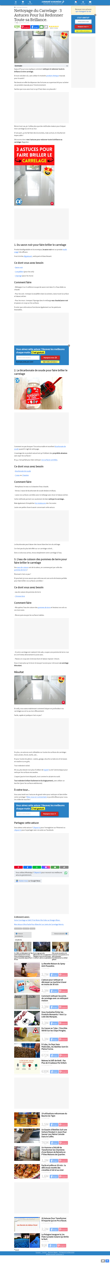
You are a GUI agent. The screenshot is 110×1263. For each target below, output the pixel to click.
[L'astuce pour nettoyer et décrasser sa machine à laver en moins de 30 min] (27, 986)
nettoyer (32, 928)
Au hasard (83, 3)
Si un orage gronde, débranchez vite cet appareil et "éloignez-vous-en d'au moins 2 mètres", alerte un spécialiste (42, 955)
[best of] (22, 2)
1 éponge (18, 276)
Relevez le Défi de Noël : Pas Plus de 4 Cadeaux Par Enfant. (54, 1061)
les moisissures (40, 503)
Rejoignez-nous (49, 357)
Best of (23, 3)
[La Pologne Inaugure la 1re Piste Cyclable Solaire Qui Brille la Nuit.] (27, 1240)
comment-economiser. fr (53, 2)
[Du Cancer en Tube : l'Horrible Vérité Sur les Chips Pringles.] (27, 1034)
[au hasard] (83, 2)
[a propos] (90, 2)
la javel (46, 770)
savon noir (26, 928)
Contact (44, 1252)
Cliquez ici (36, 827)
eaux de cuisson (22, 567)
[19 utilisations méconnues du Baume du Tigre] (27, 1119)
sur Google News (29, 881)
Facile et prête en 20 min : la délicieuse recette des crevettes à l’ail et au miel (53, 1167)
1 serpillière (19, 272)
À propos (90, 3)
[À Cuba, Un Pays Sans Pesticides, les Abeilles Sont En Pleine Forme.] (27, 1050)
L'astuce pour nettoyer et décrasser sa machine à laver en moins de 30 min (53, 982)
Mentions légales (53, 1252)
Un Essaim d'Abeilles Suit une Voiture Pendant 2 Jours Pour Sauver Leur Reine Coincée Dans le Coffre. (54, 1133)
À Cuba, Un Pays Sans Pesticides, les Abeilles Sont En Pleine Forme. (54, 1046)
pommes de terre (20, 570)
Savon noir (19, 267)
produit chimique (52, 76)
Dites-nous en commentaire (37, 797)
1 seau (17, 475)
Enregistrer (27, 27)
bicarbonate (18, 928)
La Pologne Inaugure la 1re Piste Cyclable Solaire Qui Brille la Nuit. (55, 1236)
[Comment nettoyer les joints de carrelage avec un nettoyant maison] (27, 1002)
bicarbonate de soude (23, 471)
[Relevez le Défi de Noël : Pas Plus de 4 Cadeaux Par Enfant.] (27, 1066)
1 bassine (25, 475)
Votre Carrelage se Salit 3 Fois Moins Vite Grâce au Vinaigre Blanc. (37, 920)
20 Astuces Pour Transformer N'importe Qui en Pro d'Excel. (54, 1219)
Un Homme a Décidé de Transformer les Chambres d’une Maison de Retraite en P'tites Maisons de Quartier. (53, 1151)
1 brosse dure (20, 596)
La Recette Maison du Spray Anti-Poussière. (53, 964)
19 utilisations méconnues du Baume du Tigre (54, 1114)
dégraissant (28, 256)
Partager (35, 27)
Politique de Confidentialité (66, 1252)
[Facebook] (27, 867)
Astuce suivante (59, 934)
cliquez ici (17, 830)
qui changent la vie (83, 11)
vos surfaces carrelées (49, 460)
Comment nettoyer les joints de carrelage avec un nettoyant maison (54, 998)
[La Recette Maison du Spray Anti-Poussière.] (27, 969)
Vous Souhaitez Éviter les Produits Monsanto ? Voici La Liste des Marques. (53, 1014)
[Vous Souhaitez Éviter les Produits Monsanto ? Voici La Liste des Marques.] (27, 1018)
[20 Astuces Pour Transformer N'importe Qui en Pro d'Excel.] (27, 1224)
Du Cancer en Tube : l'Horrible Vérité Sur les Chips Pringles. (54, 1029)
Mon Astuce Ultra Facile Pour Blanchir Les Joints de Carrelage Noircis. (39, 924)
